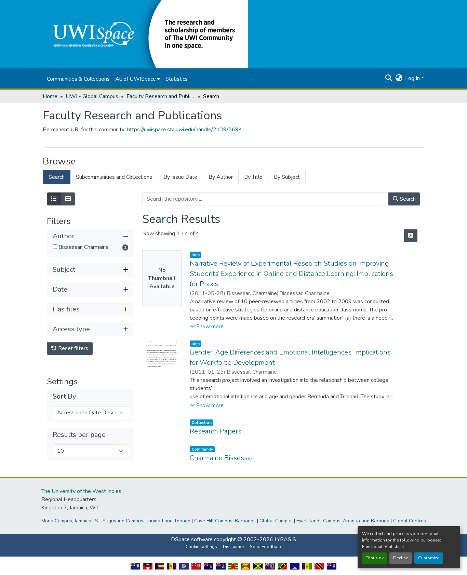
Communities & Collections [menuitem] (78, 79)
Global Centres (409, 521)
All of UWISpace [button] (135, 79)
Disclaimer (233, 546)
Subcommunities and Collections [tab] (114, 177)
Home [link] (50, 96)
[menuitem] (137, 79)
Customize (428, 558)
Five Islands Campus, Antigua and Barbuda (342, 521)
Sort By (64, 396)
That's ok (375, 558)
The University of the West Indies (81, 491)
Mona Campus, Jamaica (66, 521)
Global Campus (276, 521)
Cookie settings (201, 546)
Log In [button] (413, 78)
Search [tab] (57, 177)
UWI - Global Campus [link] (92, 96)
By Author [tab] (221, 177)
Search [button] (407, 199)
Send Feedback (265, 546)
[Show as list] (54, 198)
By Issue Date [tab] (180, 177)
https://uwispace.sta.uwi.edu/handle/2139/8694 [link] (184, 129)
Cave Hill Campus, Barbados (225, 521)
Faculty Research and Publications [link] (160, 96)
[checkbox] (55, 246)
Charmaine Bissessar (221, 458)
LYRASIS (285, 539)
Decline (400, 558)
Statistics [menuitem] (176, 79)
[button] (145, 34)
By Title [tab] (253, 177)
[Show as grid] (68, 198)
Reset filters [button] (72, 348)
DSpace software (192, 539)
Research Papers (215, 431)
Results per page (79, 435)
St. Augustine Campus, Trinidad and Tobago (142, 521)
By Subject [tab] (287, 177)
